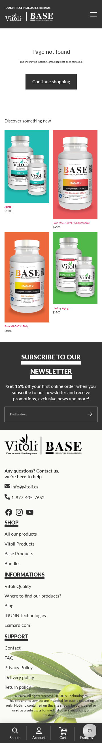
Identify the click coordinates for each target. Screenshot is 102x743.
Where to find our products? (33, 595)
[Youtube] (30, 512)
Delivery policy (19, 677)
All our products (21, 533)
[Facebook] (9, 512)
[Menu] (92, 14)
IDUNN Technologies (25, 615)
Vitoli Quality (18, 586)
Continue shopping (51, 81)
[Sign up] (90, 414)
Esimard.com (17, 625)
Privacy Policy (19, 667)
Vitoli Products (20, 543)
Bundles (12, 563)
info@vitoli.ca (25, 486)
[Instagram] (19, 512)
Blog (9, 605)
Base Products (19, 553)
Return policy (18, 687)
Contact (13, 647)
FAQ (9, 657)
